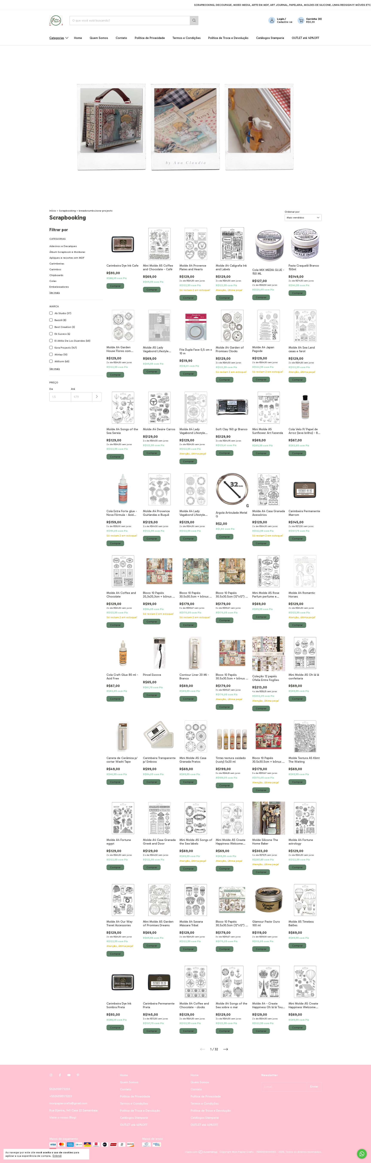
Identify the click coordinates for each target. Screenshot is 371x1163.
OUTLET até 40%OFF (305, 38)
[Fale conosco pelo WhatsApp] (362, 1154)
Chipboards (56, 275)
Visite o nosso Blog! (62, 1117)
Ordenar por (292, 211)
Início (52, 210)
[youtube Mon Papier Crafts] (68, 1075)
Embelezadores (59, 286)
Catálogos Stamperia (270, 38)
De (51, 388)
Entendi (57, 1155)
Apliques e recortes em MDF (66, 257)
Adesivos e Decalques (63, 246)
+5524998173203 (60, 1096)
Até (73, 388)
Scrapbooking (67, 210)
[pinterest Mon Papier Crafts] (77, 1075)
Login (280, 18)
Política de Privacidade (150, 38)
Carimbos (55, 269)
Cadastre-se (284, 21)
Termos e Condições (187, 38)
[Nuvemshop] (201, 1152)
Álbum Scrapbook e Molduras (67, 251)
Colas (52, 281)
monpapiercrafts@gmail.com (68, 1103)
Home (78, 38)
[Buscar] (194, 20)
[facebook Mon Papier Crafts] (59, 1075)
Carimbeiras (56, 263)
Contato (121, 38)
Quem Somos (99, 38)
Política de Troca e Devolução (228, 38)
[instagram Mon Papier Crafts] (50, 1075)
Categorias (56, 38)
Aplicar (97, 396)
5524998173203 (59, 1089)
